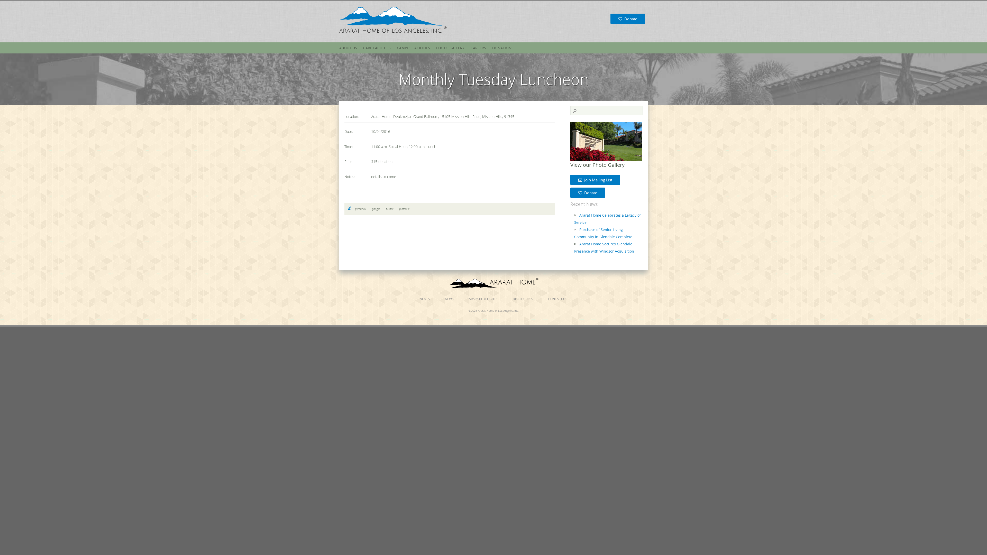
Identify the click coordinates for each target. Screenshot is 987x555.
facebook (360, 209)
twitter (389, 209)
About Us (348, 47)
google (376, 209)
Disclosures (523, 299)
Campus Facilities (413, 47)
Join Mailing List (597, 179)
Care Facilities (377, 47)
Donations (503, 47)
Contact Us (557, 299)
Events (424, 299)
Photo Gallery (450, 47)
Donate (629, 18)
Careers (478, 47)
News (449, 299)
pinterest (404, 209)
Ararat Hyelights (483, 299)
